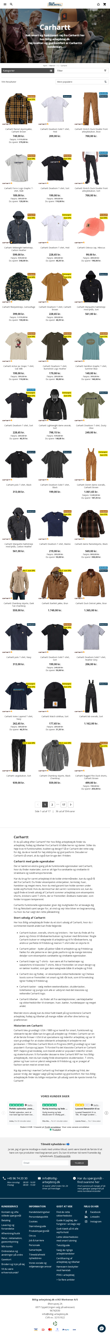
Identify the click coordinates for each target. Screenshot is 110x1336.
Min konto (7, 1246)
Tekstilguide (63, 1245)
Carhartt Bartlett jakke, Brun (55, 603)
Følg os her (91, 1206)
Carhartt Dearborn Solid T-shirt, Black (55, 486)
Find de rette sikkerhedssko (64, 1213)
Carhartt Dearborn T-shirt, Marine (55, 544)
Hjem (45, 65)
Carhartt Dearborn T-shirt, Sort (55, 188)
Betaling (5, 1220)
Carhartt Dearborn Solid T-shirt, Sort (55, 658)
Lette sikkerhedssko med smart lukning (67, 1238)
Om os (32, 1235)
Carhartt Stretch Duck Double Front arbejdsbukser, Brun (91, 130)
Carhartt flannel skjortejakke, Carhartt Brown (18, 130)
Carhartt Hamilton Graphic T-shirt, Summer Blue (91, 367)
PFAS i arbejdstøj (65, 1275)
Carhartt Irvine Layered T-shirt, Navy (19, 717)
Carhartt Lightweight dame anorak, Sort (55, 426)
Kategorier (9, 70)
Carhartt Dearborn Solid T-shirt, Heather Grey (91, 658)
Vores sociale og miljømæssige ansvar (40, 1264)
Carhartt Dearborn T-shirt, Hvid (55, 247)
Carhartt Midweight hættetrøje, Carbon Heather (18, 249)
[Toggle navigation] (5, 4)
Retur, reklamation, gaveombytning (11, 1240)
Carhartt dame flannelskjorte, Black (91, 544)
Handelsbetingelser (39, 1212)
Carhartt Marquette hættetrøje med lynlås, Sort (91, 308)
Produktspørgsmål (39, 1231)
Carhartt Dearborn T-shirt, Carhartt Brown (55, 308)
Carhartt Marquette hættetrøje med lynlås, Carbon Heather (19, 545)
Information (37, 1206)
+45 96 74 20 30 (17, 1178)
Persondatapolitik (38, 1216)
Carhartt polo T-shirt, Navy (18, 657)
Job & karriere (36, 1240)
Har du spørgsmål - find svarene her (90, 1180)
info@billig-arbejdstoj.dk (51, 1180)
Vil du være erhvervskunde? (10, 1270)
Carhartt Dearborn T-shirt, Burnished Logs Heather (55, 367)
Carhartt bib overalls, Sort (91, 716)
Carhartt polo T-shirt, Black (18, 485)
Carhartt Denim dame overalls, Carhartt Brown (91, 486)
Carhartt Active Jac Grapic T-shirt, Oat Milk (18, 367)
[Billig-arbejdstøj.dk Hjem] (55, 4)
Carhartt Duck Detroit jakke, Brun (91, 603)
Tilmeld (79, 1162)
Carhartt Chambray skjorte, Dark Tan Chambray (19, 604)
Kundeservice (9, 1206)
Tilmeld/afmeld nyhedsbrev (37, 1256)
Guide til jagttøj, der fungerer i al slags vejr (68, 1222)
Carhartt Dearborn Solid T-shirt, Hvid (55, 130)
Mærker (52, 65)
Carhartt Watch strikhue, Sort (55, 716)
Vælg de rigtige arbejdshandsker (65, 1251)
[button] (102, 1328)
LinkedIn (95, 1216)
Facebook (95, 1212)
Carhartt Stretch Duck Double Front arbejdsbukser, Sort (91, 189)
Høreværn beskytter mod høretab (67, 1268)
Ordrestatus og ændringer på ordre (12, 1253)
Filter (60, 70)
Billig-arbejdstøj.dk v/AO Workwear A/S (55, 1299)
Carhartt (64, 65)
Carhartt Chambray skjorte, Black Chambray (55, 777)
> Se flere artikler (65, 1279)
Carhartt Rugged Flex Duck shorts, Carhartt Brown (91, 777)
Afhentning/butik (10, 1233)
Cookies (33, 1221)
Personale (34, 1245)
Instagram (95, 1221)
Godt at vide (64, 1206)
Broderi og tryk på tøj (13, 1264)
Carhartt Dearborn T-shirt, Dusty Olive (91, 426)
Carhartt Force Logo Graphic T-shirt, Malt (18, 189)
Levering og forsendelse (7, 1226)
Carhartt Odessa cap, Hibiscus (91, 247)
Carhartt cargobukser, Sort (18, 775)
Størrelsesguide (37, 1226)
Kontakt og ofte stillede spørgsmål (11, 1213)
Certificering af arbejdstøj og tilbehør (68, 1260)
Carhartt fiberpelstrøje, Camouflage (18, 307)
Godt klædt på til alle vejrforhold (67, 1230)
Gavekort (6, 1259)
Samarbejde (35, 1249)
